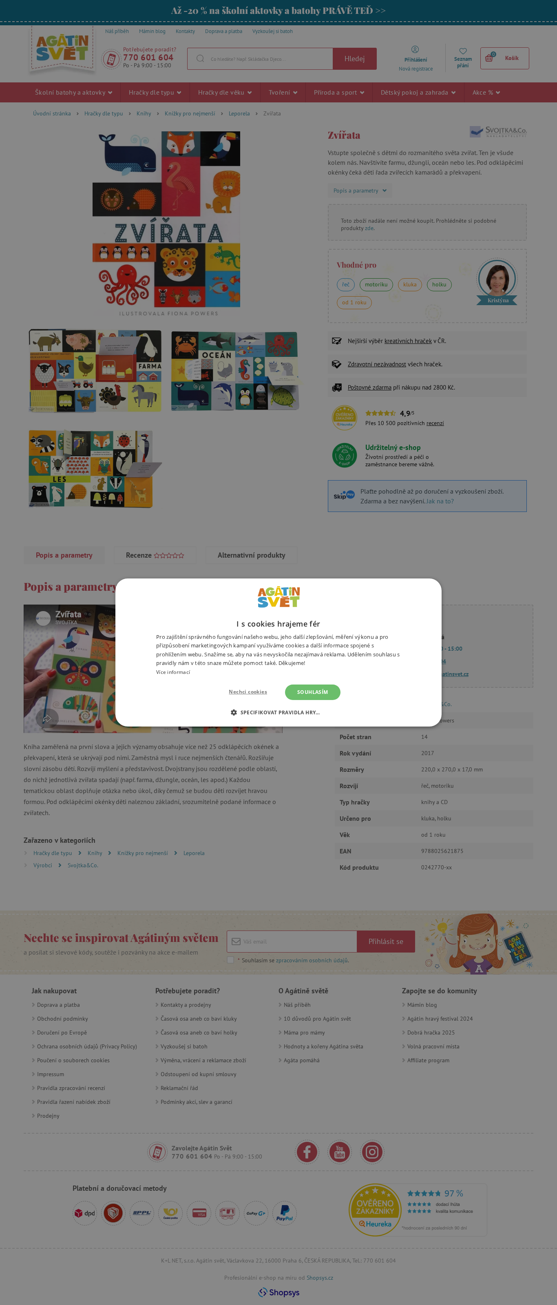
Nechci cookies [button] (248, 691)
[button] (278, 712)
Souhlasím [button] (312, 692)
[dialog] (278, 652)
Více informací (173, 672)
